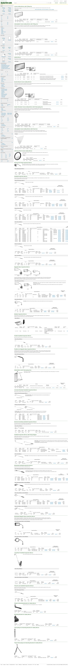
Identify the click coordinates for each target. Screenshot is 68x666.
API (33, 664)
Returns (8, 664)
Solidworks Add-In (25, 664)
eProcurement (30, 664)
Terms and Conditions (60, 664)
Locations (4, 664)
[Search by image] (50, 2)
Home (1, 664)
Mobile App (20, 664)
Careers (17, 664)
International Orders (12, 664)
